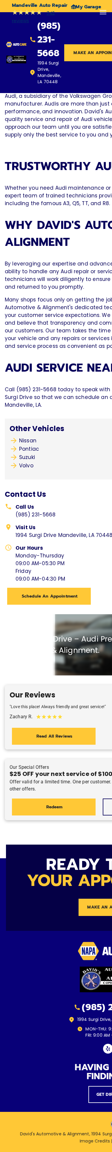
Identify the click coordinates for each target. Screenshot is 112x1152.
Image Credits (95, 1141)
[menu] (103, 12)
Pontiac (29, 448)
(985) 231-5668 (36, 514)
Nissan (27, 440)
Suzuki (27, 457)
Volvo (26, 465)
